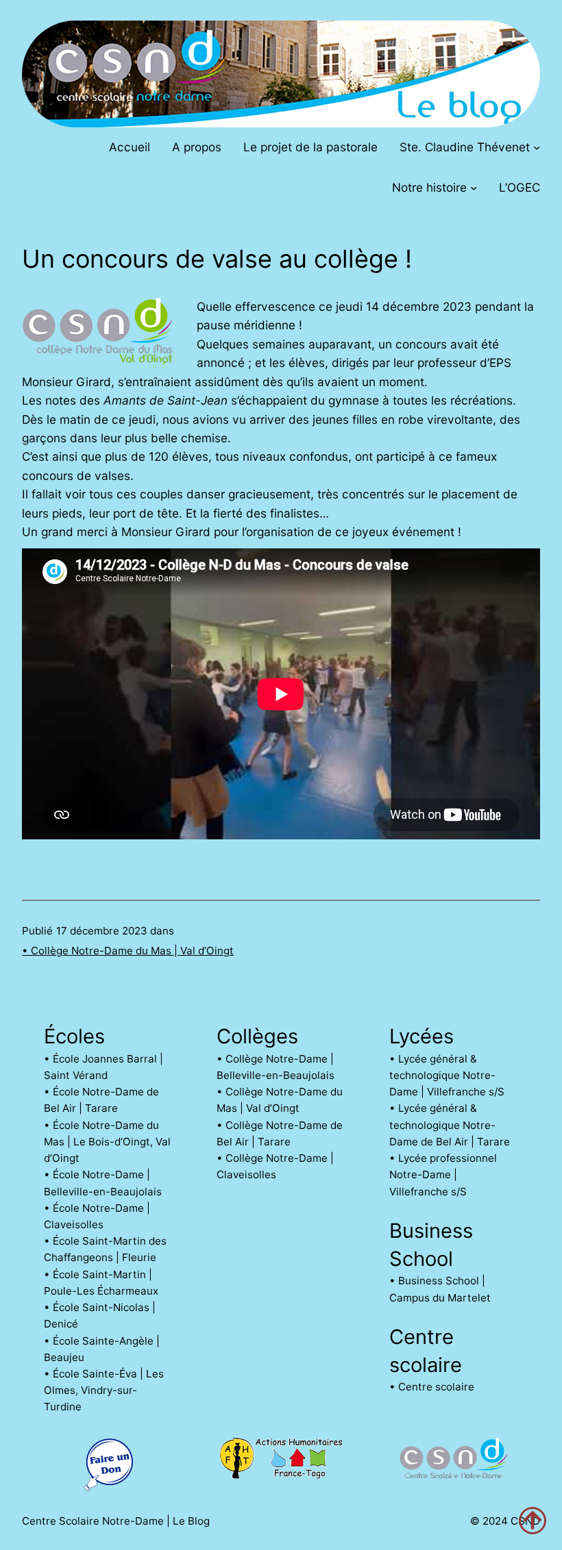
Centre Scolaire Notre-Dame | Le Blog (116, 1520)
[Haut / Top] (532, 1520)
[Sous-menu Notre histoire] (473, 187)
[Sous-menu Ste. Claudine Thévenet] (536, 146)
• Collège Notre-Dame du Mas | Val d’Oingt (128, 950)
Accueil (129, 147)
